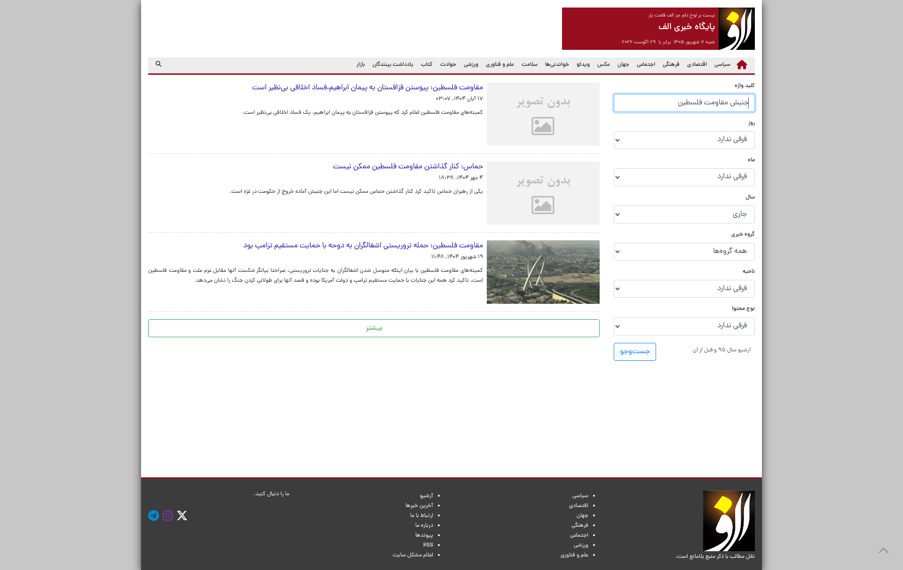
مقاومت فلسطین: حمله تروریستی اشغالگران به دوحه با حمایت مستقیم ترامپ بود (363, 246)
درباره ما (424, 526)
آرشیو (426, 496)
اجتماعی (646, 65)
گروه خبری (743, 235)
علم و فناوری (500, 65)
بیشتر (374, 328)
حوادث (448, 65)
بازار (360, 65)
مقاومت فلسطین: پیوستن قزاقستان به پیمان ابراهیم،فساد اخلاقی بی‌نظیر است (365, 88)
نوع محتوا (743, 309)
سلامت (530, 65)
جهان (623, 65)
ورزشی (471, 65)
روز (751, 123)
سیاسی (722, 65)
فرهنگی (671, 65)
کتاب (427, 65)
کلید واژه (745, 86)
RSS (428, 545)
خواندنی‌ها (557, 65)
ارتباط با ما (421, 516)
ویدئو (583, 65)
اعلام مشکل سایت (413, 555)
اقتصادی (697, 65)
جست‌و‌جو (635, 351)
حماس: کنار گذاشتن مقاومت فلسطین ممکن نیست (406, 167)
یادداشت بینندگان (392, 65)
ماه (751, 161)
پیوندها (424, 535)
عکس (603, 65)
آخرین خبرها (419, 506)
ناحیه (749, 272)
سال (750, 198)
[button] (722, 350)
